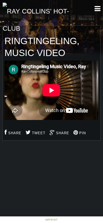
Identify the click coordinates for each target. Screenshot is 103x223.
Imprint (51, 219)
